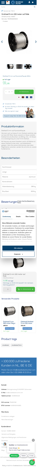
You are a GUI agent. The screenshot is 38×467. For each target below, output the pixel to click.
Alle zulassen (18, 248)
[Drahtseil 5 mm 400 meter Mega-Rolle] (10, 311)
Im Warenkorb (24, 92)
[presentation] (2, 42)
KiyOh (9, 465)
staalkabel (5, 345)
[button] (10, 66)
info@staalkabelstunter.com (24, 370)
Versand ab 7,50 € (8, 11)
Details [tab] (18, 216)
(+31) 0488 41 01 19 (21, 372)
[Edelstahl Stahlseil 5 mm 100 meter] (27, 311)
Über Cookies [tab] (30, 216)
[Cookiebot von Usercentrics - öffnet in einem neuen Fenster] (26, 211)
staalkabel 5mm (17, 345)
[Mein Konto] (29, 2)
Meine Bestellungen (7, 419)
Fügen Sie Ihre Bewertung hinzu (26, 202)
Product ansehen (10, 328)
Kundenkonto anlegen (7, 416)
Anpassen (17, 254)
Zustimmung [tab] (6, 216)
